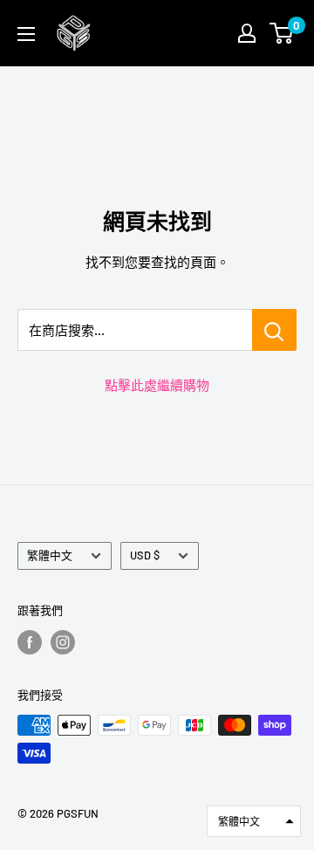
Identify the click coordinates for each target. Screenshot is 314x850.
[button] (254, 821)
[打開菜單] (26, 34)
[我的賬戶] (247, 33)
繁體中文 (49, 555)
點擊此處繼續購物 (157, 385)
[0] (282, 33)
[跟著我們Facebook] (29, 642)
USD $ (145, 555)
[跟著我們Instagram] (63, 642)
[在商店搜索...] (274, 330)
